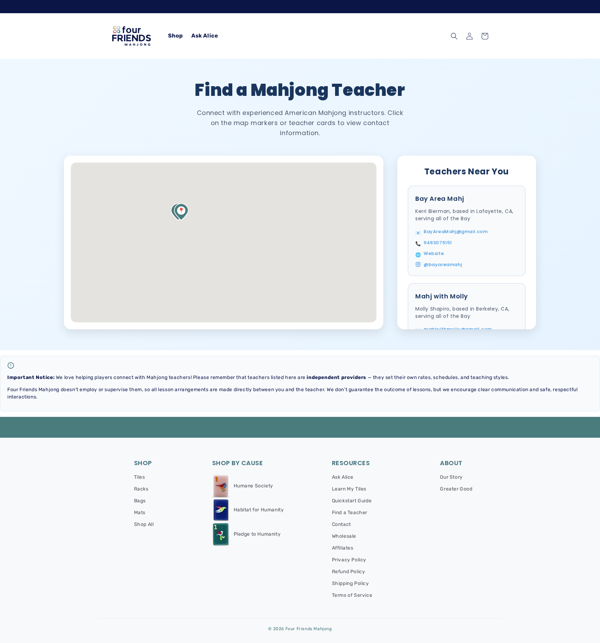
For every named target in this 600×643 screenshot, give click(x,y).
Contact (341, 524)
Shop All (144, 524)
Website (434, 253)
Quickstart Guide (352, 501)
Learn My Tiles (349, 489)
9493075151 (438, 242)
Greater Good (456, 489)
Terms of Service (352, 595)
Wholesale (344, 536)
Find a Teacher (349, 513)
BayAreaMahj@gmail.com (456, 231)
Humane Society (253, 486)
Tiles (139, 477)
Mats (139, 513)
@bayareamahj (443, 264)
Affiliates (342, 548)
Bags (140, 501)
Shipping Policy (350, 583)
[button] (454, 36)
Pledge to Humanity (257, 534)
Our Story (451, 477)
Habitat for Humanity (259, 510)
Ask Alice (342, 477)
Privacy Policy (349, 560)
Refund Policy (348, 572)
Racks (141, 489)
